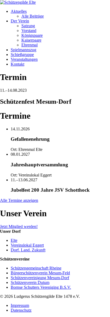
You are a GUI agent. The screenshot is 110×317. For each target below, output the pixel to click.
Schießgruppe (22, 54)
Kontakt (17, 64)
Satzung (28, 25)
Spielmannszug (23, 49)
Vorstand (28, 30)
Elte (14, 240)
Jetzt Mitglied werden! (19, 226)
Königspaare (32, 35)
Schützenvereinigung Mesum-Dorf (40, 277)
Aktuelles (19, 11)
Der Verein (20, 21)
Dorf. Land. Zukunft (28, 250)
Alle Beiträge (32, 16)
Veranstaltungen (24, 59)
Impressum (20, 305)
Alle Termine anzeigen (19, 200)
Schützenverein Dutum (30, 282)
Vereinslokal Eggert (27, 245)
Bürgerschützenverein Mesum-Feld (40, 273)
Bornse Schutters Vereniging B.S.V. (41, 287)
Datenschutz (21, 310)
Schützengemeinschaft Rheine (36, 268)
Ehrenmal (29, 45)
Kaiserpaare (31, 40)
